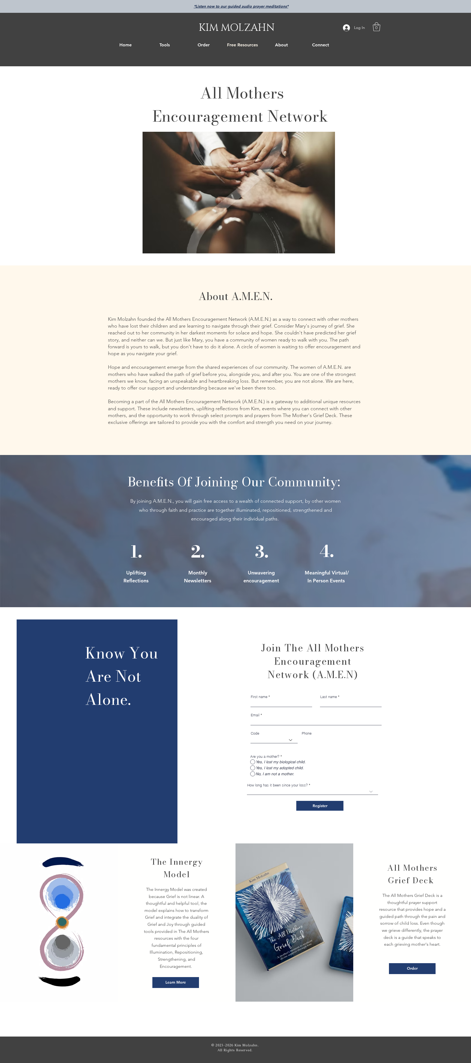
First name (259, 697)
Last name (328, 697)
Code (255, 733)
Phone (307, 733)
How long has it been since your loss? (277, 785)
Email (255, 715)
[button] (376, 26)
